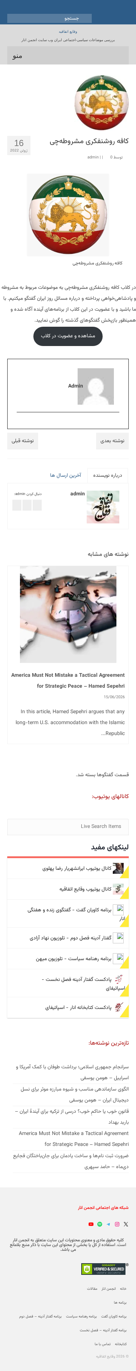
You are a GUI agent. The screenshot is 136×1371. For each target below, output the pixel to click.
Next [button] (122, 663)
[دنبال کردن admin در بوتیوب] (27, 505)
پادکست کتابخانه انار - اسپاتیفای (78, 1007)
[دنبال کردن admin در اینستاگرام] (37, 505)
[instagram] (115, 424)
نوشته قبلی (23, 441)
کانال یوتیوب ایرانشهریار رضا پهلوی (76, 868)
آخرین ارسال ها (65, 476)
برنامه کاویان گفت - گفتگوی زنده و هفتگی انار (76, 914)
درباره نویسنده (107, 476)
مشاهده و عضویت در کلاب (68, 336)
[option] (68, 664)
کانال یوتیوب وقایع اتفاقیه (85, 889)
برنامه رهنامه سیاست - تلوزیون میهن (73, 959)
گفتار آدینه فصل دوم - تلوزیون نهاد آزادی (70, 938)
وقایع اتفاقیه (68, 32)
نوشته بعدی (112, 441)
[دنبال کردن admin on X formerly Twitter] (16, 505)
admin (93, 157)
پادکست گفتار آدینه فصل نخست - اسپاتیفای (83, 983)
